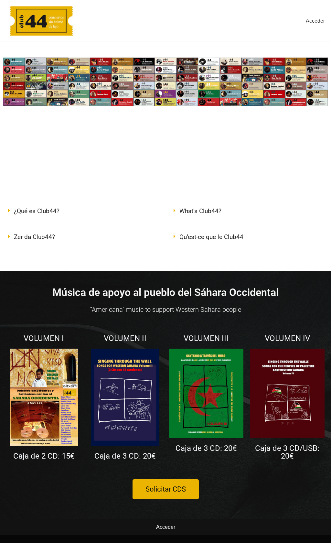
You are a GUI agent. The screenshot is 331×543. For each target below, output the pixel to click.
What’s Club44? (200, 211)
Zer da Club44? (34, 237)
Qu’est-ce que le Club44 (211, 237)
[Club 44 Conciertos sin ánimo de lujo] (41, 21)
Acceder (315, 21)
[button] (82, 211)
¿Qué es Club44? (36, 211)
